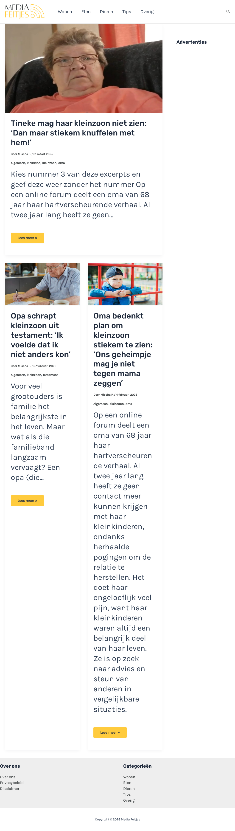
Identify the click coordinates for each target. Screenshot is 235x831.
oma (61, 163)
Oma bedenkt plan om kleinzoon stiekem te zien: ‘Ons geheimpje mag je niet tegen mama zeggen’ (123, 349)
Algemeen (18, 163)
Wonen (129, 777)
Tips (127, 794)
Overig (129, 800)
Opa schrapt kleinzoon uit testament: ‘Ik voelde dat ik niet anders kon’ (40, 335)
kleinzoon (49, 163)
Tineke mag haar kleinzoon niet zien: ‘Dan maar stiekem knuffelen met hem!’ (78, 132)
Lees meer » (27, 239)
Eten (127, 782)
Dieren (129, 788)
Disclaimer (9, 788)
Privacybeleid (12, 782)
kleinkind (33, 163)
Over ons (7, 777)
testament (50, 375)
